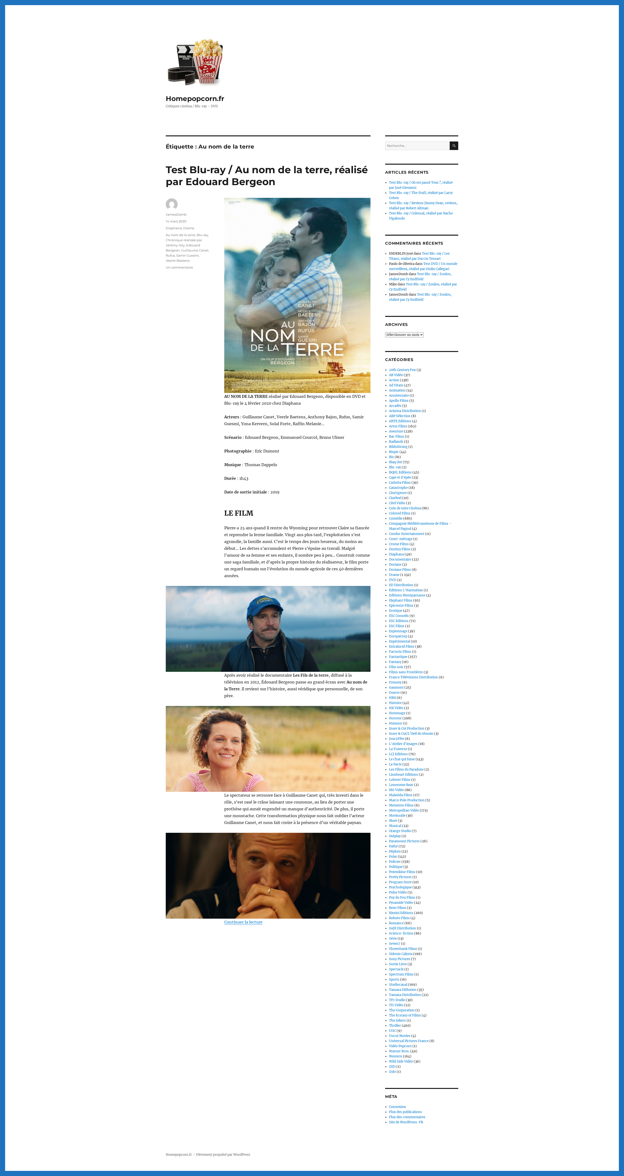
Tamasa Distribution (405, 995)
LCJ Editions (398, 754)
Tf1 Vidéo (396, 1005)
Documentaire (400, 559)
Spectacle (396, 969)
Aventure (396, 431)
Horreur (395, 718)
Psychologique (400, 887)
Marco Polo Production (407, 800)
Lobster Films (399, 780)
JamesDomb (176, 214)
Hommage (397, 713)
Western (395, 1056)
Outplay (395, 836)
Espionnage (398, 631)
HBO (392, 698)
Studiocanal (398, 985)
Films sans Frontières (406, 672)
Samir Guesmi (187, 255)
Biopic (394, 452)
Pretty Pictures (400, 877)
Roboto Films (399, 918)
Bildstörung (398, 447)
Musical (395, 826)
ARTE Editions (400, 421)
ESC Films (396, 626)
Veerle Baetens (178, 260)
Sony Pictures (399, 959)
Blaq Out (395, 462)
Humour (395, 723)
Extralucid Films (401, 646)
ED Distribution (401, 585)
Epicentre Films (401, 605)
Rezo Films (397, 908)
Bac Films (396, 436)
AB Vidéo (396, 375)
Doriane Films (400, 570)
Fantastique (398, 657)
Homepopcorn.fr (195, 98)
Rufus (170, 255)
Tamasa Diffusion (403, 990)
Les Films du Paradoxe (406, 769)
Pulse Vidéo (398, 892)
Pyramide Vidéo (401, 903)
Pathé (393, 846)
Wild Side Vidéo (401, 1061)
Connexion (397, 1107)
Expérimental (399, 641)
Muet (393, 821)
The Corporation (402, 1010)
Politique (396, 867)
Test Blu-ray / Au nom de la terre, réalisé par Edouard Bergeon (267, 176)
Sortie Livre (398, 964)
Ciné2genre (398, 493)
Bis (391, 457)
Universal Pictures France (409, 1041)
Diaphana (174, 228)
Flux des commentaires (407, 1117)
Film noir (396, 667)
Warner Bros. (399, 1051)
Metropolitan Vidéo (404, 810)
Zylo (392, 1072)
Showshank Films (403, 949)
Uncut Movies (399, 1036)
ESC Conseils (399, 616)
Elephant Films (400, 600)
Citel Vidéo (397, 503)
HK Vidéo (396, 708)
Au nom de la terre (180, 235)
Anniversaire (399, 395)
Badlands (396, 442)
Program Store (400, 882)
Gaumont (396, 687)
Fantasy (395, 662)
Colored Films (399, 513)
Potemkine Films (402, 872)
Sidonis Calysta (400, 954)
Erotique (395, 611)
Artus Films (398, 426)
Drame (188, 228)
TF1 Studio (397, 1000)
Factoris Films (400, 652)
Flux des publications (405, 1112)
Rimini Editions (401, 913)
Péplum (395, 851)
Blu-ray (202, 235)
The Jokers (397, 1020)
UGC (392, 1031)
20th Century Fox (402, 370)
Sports (394, 979)
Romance (396, 923)
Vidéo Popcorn (400, 1046)
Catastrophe (398, 488)
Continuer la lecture (243, 922)
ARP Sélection (399, 416)
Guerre (394, 693)
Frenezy (395, 682)
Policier (395, 862)
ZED (392, 1067)
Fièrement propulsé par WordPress (223, 1155)
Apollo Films (399, 401)
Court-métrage (400, 539)
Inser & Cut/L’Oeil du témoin (411, 734)
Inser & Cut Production (406, 728)
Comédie (395, 518)
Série (393, 938)
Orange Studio (400, 831)
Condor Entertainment (406, 534)
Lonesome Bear (401, 785)
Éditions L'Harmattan (406, 590)
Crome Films (399, 544)
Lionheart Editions (403, 775)
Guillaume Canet (194, 250)
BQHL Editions (400, 472)
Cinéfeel (395, 498)
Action (394, 380)
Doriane (395, 565)
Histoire (395, 703)
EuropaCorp (398, 636)
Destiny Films (399, 549)
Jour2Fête (396, 739)
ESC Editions (399, 621)
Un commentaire (179, 267)
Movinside (397, 816)
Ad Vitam (396, 385)
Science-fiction (401, 933)
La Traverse (398, 749)
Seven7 (394, 944)
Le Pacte (395, 764)
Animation (397, 390)
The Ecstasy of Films (405, 1015)
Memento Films (401, 805)
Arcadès (395, 406)
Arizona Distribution (405, 411)
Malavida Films (400, 795)
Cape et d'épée (400, 477)
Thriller (395, 1026)
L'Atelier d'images (403, 744)
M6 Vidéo (396, 790)
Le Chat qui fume (402, 759)
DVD (392, 580)
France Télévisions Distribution (413, 677)
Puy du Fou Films (402, 897)
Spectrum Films (401, 974)
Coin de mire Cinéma (405, 508)
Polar (393, 856)
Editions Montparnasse (407, 595)
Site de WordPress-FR (406, 1122)
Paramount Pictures (404, 841)
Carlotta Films (400, 483)
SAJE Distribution (402, 928)
